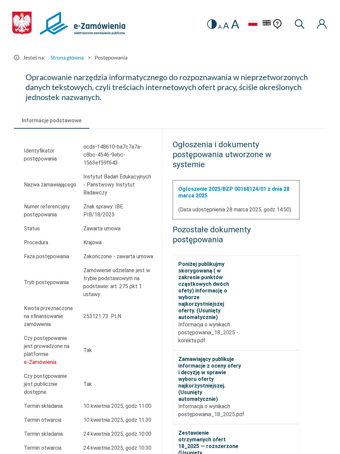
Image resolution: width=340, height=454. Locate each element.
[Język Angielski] (267, 24)
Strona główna (67, 57)
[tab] (51, 121)
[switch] (212, 24)
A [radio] (220, 27)
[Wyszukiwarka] (300, 24)
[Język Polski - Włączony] (252, 24)
